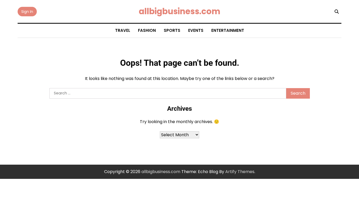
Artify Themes (239, 172)
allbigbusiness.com (179, 11)
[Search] (336, 11)
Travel (122, 30)
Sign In (27, 11)
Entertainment (227, 30)
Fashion (147, 30)
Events (195, 30)
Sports (172, 30)
